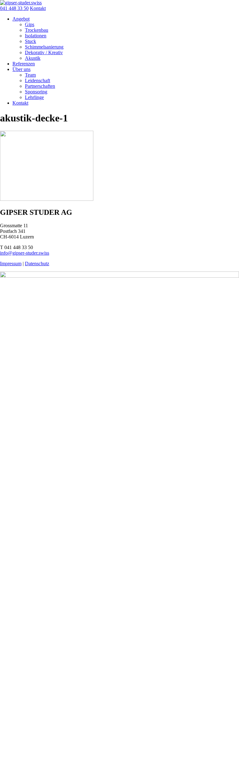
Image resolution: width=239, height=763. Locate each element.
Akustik (32, 58)
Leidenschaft (37, 80)
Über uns (21, 69)
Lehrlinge (34, 97)
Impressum (10, 263)
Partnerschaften (40, 86)
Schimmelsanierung (44, 46)
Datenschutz (37, 263)
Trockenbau (36, 30)
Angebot (21, 18)
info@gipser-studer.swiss (24, 253)
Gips (29, 24)
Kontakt (38, 8)
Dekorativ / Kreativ (44, 52)
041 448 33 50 (14, 8)
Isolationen (35, 35)
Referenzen (23, 63)
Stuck (30, 41)
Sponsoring (36, 91)
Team (30, 75)
